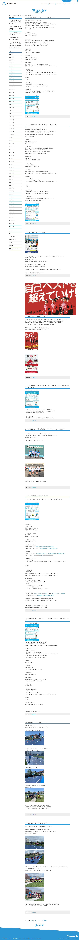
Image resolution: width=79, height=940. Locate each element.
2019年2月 (11, 143)
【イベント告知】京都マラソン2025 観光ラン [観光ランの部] (41, 124)
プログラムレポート (13, 248)
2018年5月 (11, 161)
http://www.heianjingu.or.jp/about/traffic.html (43, 555)
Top (9, 15)
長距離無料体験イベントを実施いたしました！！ (37, 722)
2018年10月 (12, 152)
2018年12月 (12, 146)
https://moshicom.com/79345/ (40, 593)
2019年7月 (11, 137)
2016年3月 (11, 206)
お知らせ (34, 116)
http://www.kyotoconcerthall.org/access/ (48, 548)
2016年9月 (11, 194)
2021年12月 (12, 86)
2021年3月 (11, 101)
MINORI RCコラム (13, 239)
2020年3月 (11, 119)
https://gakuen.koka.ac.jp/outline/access (45, 546)
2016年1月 (11, 212)
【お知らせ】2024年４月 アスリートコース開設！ (37, 316)
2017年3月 (11, 185)
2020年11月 (11, 110)
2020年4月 (11, 116)
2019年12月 (12, 128)
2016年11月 (11, 191)
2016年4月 (11, 203)
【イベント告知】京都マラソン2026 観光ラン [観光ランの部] (41, 17)
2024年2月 (11, 63)
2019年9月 (11, 134)
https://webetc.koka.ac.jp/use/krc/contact (45, 595)
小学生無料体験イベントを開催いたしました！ (37, 823)
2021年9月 (11, 92)
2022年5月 (11, 78)
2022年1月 (11, 84)
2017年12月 (12, 170)
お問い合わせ (39, 938)
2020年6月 (11, 113)
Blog (10, 233)
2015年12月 (12, 214)
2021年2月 (11, 104)
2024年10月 (12, 60)
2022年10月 (12, 75)
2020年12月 (12, 107)
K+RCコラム (12, 236)
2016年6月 (11, 200)
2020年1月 (11, 125)
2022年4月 (11, 80)
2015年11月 (11, 217)
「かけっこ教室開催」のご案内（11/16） (35, 232)
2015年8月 (11, 226)
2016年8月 (11, 197)
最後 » (45, 920)
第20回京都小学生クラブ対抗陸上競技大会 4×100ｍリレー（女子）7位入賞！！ (45, 429)
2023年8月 (11, 69)
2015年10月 (12, 220)
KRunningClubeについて (16, 938)
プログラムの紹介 (25, 938)
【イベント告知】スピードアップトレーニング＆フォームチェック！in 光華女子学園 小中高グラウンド (15, 45)
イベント (11, 242)
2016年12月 (12, 188)
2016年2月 (11, 209)
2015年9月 (11, 223)
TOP (3, 938)
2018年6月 (11, 158)
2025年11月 (11, 54)
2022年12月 (12, 72)
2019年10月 (12, 131)
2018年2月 (11, 164)
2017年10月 (12, 176)
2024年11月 (11, 57)
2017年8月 (11, 182)
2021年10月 (12, 89)
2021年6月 (11, 95)
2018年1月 (11, 167)
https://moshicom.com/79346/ (58, 593)
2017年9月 (11, 179)
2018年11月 (11, 149)
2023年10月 (12, 66)
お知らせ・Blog (7, 938)
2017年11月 (11, 173)
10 (39, 920)
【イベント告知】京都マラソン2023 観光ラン (37, 496)
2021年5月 (11, 98)
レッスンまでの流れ (32, 938)
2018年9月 (11, 155)
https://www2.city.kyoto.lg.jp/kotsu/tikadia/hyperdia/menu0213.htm (50, 553)
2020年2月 (11, 122)
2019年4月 (11, 140)
